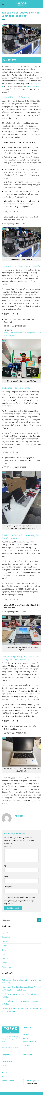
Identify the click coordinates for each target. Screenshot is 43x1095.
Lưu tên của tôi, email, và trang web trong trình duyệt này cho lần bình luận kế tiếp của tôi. (20, 900)
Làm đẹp (5, 958)
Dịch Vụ (5, 941)
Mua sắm (4, 1073)
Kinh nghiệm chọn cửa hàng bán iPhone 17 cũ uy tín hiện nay (21, 981)
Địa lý (4, 950)
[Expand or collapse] (38, 60)
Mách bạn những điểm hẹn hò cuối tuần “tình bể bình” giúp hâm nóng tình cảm (21, 988)
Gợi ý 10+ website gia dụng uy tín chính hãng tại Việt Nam (21, 995)
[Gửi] (39, 920)
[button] (3, 4)
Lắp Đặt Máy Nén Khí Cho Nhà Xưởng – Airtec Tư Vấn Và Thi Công (21, 1009)
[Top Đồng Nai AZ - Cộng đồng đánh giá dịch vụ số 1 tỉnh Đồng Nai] (21, 4)
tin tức (10, 1061)
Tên (5, 866)
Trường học (6, 967)
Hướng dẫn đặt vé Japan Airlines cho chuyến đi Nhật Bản (21, 1002)
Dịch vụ (4, 1076)
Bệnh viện (6, 937)
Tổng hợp (6, 963)
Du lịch (4, 945)
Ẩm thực (5, 933)
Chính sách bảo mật (29, 1042)
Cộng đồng (26, 1045)
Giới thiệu (26, 1034)
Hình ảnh (5, 954)
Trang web (8, 887)
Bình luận (8, 847)
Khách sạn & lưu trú (8, 1080)
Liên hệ (25, 1038)
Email (6, 876)
